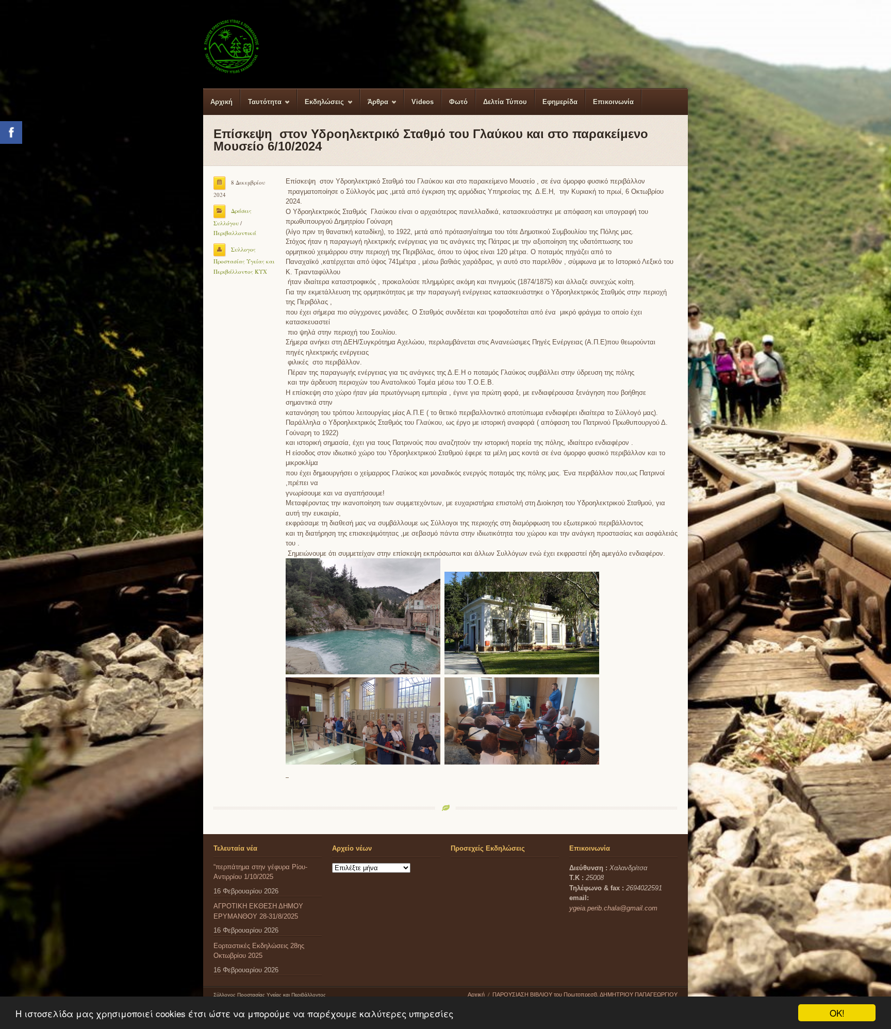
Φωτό (458, 102)
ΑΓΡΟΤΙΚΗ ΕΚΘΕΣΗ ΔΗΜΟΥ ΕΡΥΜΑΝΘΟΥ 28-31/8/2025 (258, 911)
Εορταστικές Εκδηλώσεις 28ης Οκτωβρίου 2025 (258, 951)
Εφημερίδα (560, 102)
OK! (837, 1012)
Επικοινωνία (613, 102)
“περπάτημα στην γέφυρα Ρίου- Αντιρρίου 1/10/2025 (260, 872)
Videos (422, 102)
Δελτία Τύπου (505, 102)
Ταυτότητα (261, 106)
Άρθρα (374, 106)
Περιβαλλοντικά (234, 233)
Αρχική (221, 102)
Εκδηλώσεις (321, 106)
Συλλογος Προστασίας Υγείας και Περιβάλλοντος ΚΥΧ (244, 260)
